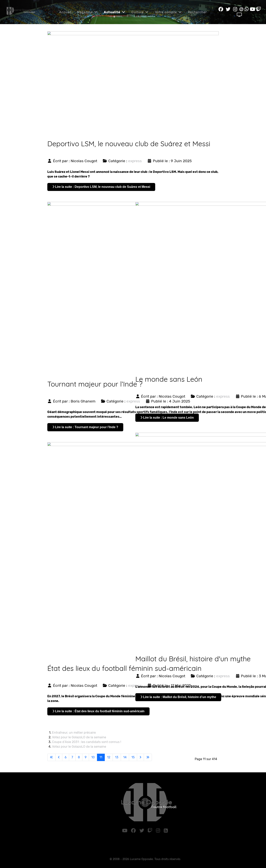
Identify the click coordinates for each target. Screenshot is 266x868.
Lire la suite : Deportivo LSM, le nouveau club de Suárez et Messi (102, 186)
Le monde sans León (168, 379)
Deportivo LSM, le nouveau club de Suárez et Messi (128, 143)
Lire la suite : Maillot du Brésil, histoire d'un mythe (179, 697)
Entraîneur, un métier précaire (74, 732)
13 (116, 757)
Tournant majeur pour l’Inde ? (94, 384)
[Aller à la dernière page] (148, 757)
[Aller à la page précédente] (58, 757)
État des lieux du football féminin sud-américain (124, 668)
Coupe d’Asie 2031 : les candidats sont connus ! (86, 742)
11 (101, 757)
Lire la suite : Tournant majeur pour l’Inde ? (86, 427)
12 (108, 757)
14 (125, 757)
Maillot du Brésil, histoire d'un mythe (193, 658)
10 (93, 757)
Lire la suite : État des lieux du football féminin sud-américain (99, 711)
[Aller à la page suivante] (140, 757)
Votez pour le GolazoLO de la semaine (79, 737)
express (135, 161)
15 (133, 757)
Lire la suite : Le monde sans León (168, 417)
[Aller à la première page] (51, 757)
